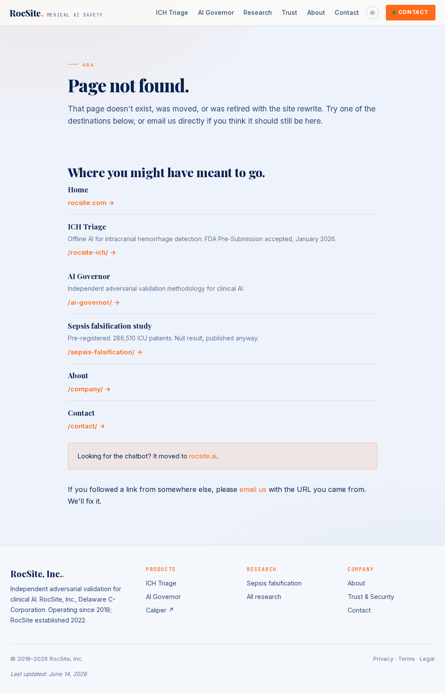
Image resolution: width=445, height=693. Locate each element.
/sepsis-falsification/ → (105, 352)
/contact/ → (86, 426)
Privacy (383, 658)
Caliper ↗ (160, 610)
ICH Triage (172, 12)
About (316, 12)
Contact (347, 12)
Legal (427, 658)
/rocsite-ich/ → (92, 252)
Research (257, 12)
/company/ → (89, 389)
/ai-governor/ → (94, 302)
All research (264, 596)
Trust (289, 12)
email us (252, 489)
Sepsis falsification (274, 583)
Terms (406, 658)
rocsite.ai (202, 456)
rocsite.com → (91, 203)
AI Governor (216, 12)
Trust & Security (371, 596)
